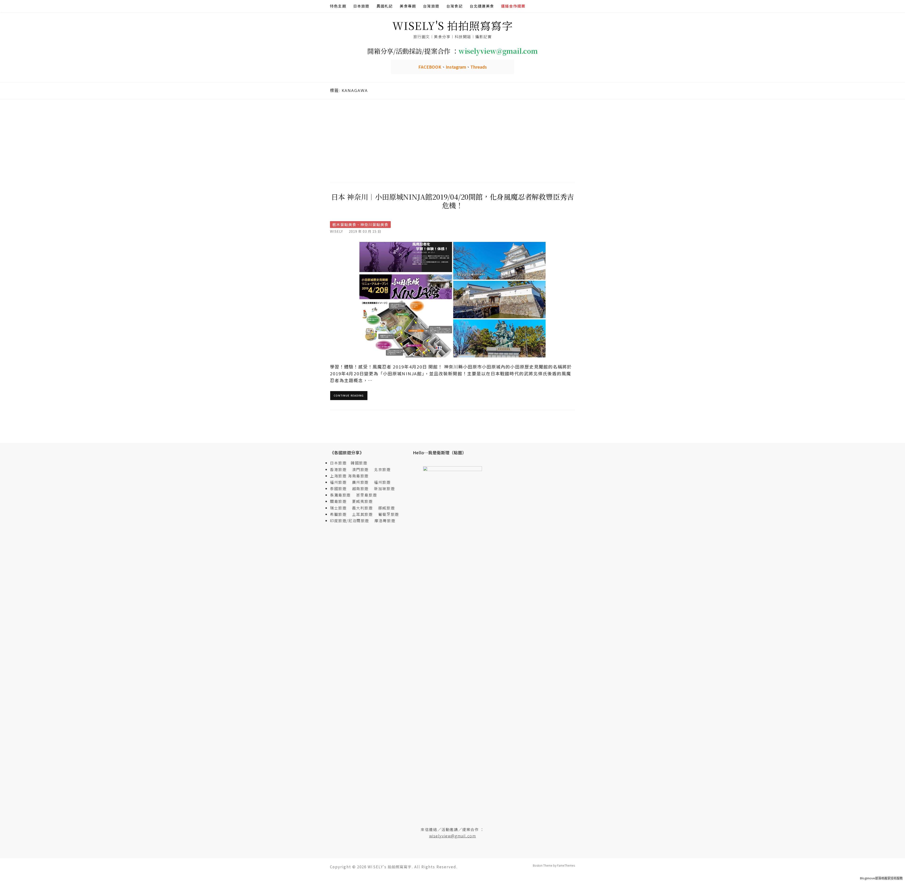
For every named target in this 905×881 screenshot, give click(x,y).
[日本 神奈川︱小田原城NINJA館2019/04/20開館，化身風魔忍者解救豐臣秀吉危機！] (452, 299)
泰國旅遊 (340, 488)
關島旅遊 (340, 501)
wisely (336, 231)
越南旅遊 (362, 488)
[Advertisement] (452, 140)
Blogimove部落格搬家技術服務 (881, 878)
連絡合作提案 (513, 6)
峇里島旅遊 (366, 495)
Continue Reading (349, 395)
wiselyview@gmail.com (452, 836)
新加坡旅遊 (384, 488)
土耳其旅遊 (364, 514)
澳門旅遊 (360, 469)
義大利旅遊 (362, 508)
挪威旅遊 (386, 508)
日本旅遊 (361, 6)
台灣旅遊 (431, 6)
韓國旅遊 (359, 463)
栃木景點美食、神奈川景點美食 (360, 224)
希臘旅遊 (340, 514)
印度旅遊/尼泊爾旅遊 (351, 520)
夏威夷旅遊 (362, 501)
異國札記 (385, 6)
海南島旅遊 (358, 476)
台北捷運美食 (482, 6)
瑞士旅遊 (340, 508)
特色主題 (338, 6)
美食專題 (408, 6)
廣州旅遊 (360, 482)
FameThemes (566, 866)
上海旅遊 (338, 476)
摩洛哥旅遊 (384, 520)
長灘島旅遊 (340, 495)
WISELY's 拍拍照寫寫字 (452, 25)
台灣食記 (454, 6)
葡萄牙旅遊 (388, 514)
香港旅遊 (338, 469)
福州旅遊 (340, 482)
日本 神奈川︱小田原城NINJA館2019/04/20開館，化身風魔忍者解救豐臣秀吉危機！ (452, 200)
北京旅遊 (382, 469)
